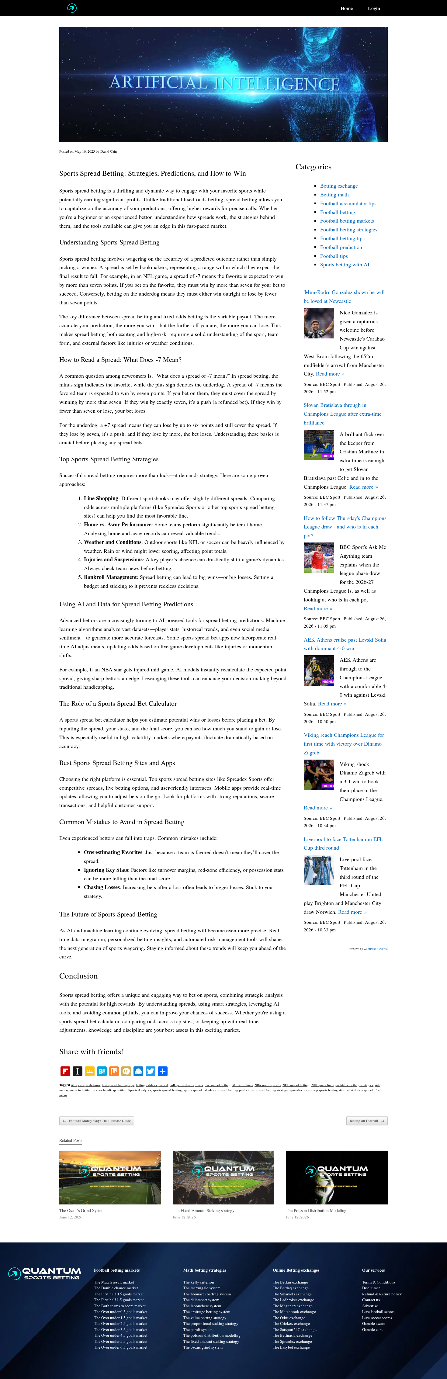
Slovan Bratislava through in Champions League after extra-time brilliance (343, 413)
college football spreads (186, 1085)
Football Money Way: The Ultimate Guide (97, 1120)
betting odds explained (152, 1085)
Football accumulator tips (348, 203)
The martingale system (201, 1288)
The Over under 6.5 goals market (120, 1347)
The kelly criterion (198, 1282)
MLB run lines (242, 1085)
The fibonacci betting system (207, 1294)
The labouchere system (202, 1305)
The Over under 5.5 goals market (120, 1341)
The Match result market (114, 1282)
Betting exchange (339, 185)
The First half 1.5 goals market (119, 1299)
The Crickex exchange (291, 1323)
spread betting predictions (236, 1090)
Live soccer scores (377, 1317)
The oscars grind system (203, 1347)
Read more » (330, 373)
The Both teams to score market (120, 1305)
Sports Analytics (139, 1090)
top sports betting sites (329, 1090)
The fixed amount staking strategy (211, 1341)
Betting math (334, 194)
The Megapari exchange (293, 1305)
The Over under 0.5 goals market (120, 1311)
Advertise (370, 1305)
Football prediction (341, 247)
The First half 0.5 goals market (119, 1294)
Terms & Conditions (378, 1282)
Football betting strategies (348, 229)
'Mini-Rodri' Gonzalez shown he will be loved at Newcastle (344, 296)
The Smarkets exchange (292, 1294)
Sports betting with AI (344, 264)
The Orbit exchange (289, 1317)
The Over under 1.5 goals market (120, 1317)
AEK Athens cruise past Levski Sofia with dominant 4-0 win (345, 644)
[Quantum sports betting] (72, 8)
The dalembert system (201, 1299)
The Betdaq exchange (291, 1288)
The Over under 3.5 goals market (120, 1329)
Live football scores (378, 1311)
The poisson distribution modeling (212, 1335)
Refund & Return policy (382, 1294)
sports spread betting (167, 1090)
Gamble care (372, 1329)
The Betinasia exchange (292, 1335)
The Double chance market (116, 1288)
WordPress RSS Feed (376, 949)
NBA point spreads (268, 1085)
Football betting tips (342, 238)
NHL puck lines (322, 1085)
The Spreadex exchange (292, 1341)
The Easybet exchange (291, 1347)
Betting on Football (367, 1120)
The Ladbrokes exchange (293, 1299)
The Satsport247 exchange (295, 1329)
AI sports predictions (85, 1085)
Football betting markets (347, 220)
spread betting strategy (272, 1090)
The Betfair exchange (290, 1282)
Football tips (334, 255)
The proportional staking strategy (210, 1323)
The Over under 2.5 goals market (120, 1323)
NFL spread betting (296, 1085)
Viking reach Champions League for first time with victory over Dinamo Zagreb (344, 743)
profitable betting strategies (354, 1085)
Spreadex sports (300, 1090)
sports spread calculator (200, 1090)
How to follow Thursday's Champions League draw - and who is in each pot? (345, 526)
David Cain (108, 151)
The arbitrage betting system (206, 1311)
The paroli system (198, 1329)
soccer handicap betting (109, 1090)
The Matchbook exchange (294, 1311)
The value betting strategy (205, 1317)
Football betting (337, 212)
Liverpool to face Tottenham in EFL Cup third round (343, 843)
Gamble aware (373, 1323)
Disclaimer (371, 1288)
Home (347, 8)
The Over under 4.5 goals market (120, 1335)
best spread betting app (118, 1085)
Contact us (371, 1299)
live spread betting (217, 1085)
